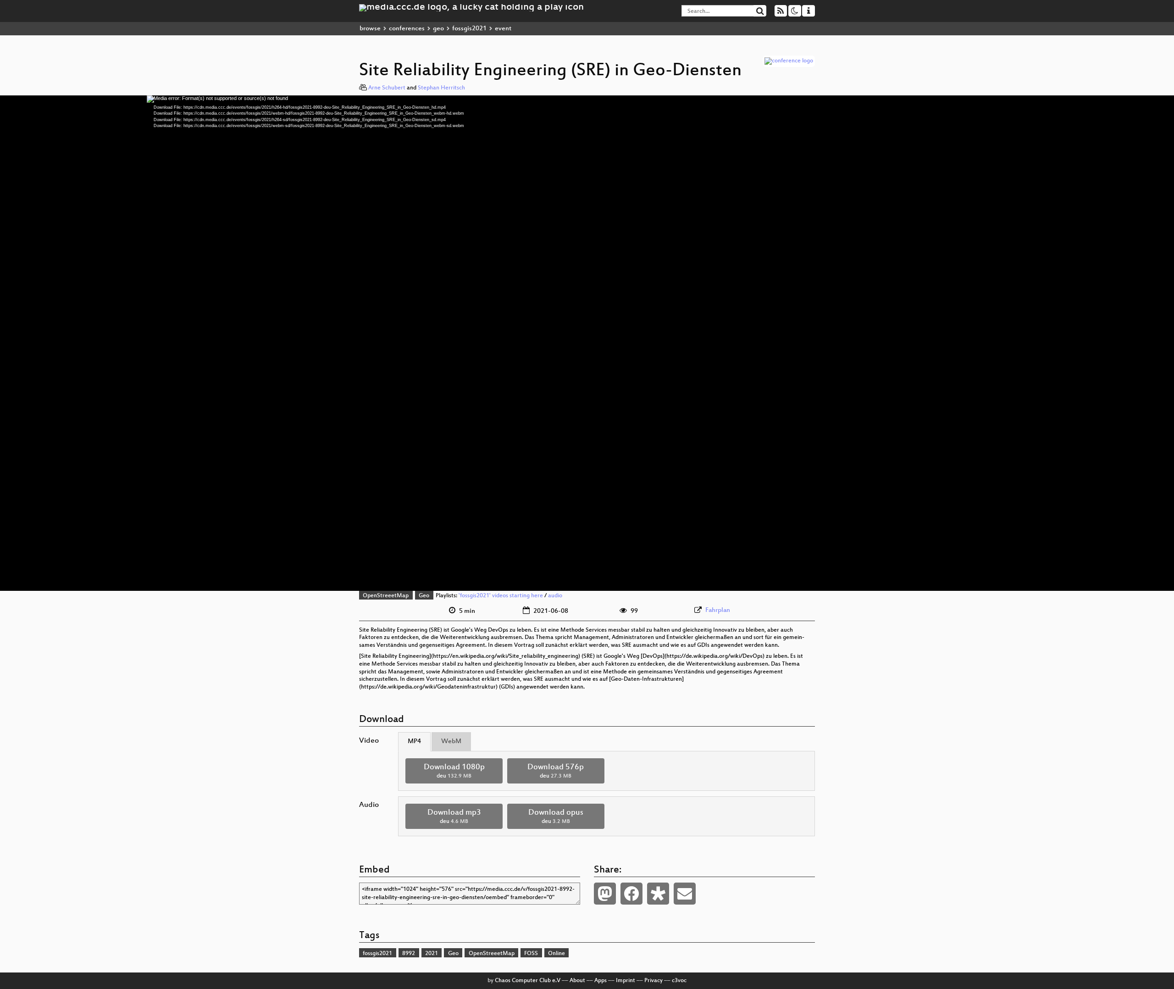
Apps (600, 981)
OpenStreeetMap (386, 596)
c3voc (679, 981)
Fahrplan (717, 610)
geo (438, 29)
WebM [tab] (451, 741)
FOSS (531, 953)
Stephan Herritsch (441, 88)
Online (556, 953)
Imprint (625, 981)
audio (555, 596)
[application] (587, 343)
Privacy (653, 981)
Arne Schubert (386, 88)
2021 (431, 953)
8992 (408, 953)
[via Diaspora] (658, 894)
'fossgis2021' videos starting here (501, 596)
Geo (424, 596)
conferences (407, 29)
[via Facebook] (631, 894)
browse (370, 29)
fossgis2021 (469, 29)
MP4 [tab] (414, 741)
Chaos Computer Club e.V (527, 981)
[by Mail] (685, 894)
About (577, 981)
